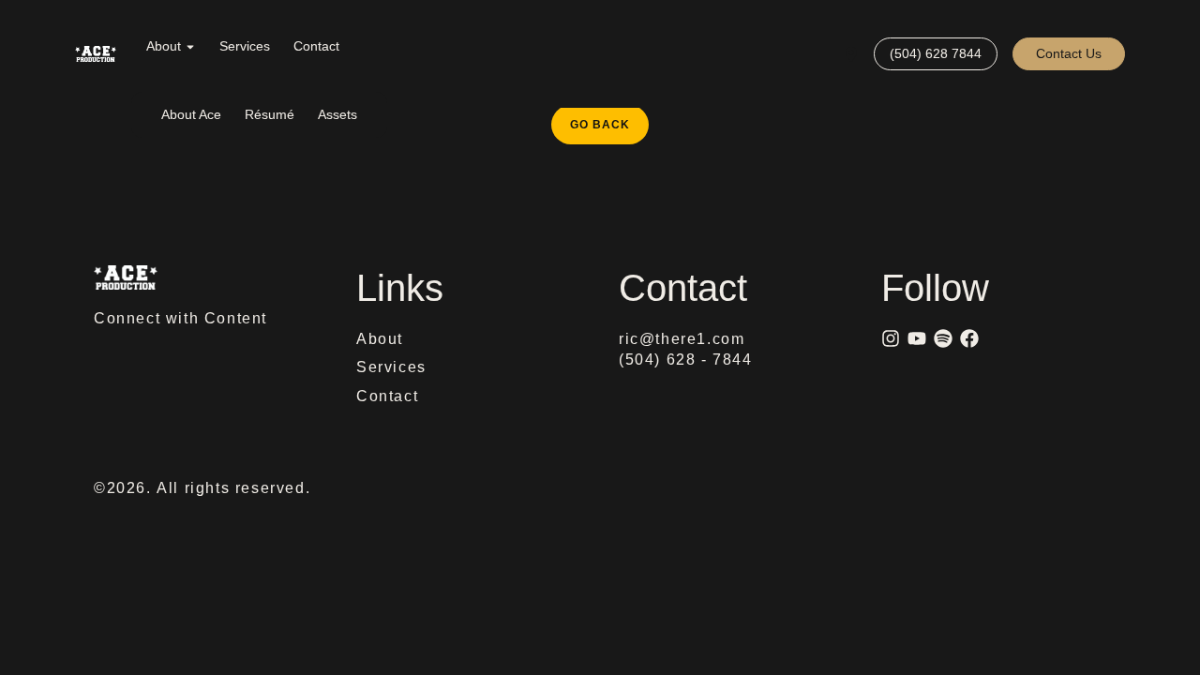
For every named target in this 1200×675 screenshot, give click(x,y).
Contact (316, 45)
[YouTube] (917, 338)
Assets (337, 114)
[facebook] (969, 338)
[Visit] (851, 54)
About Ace (191, 114)
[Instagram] (890, 338)
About (163, 45)
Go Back (609, 118)
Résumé (269, 114)
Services (244, 45)
